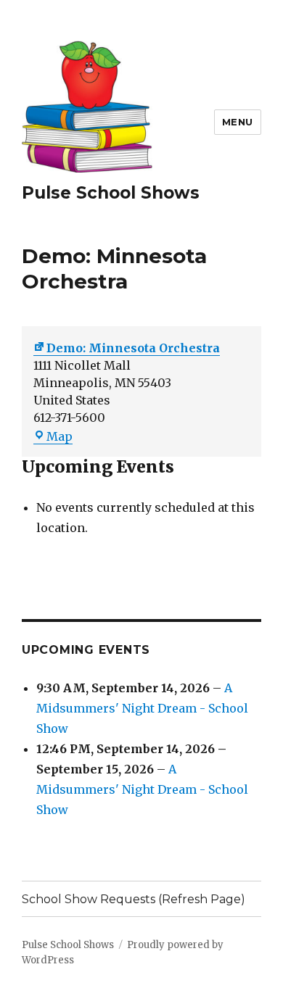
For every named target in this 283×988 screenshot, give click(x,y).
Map (59, 436)
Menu (237, 122)
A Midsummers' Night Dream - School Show (142, 708)
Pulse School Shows (111, 193)
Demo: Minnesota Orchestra (133, 348)
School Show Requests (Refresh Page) (133, 899)
